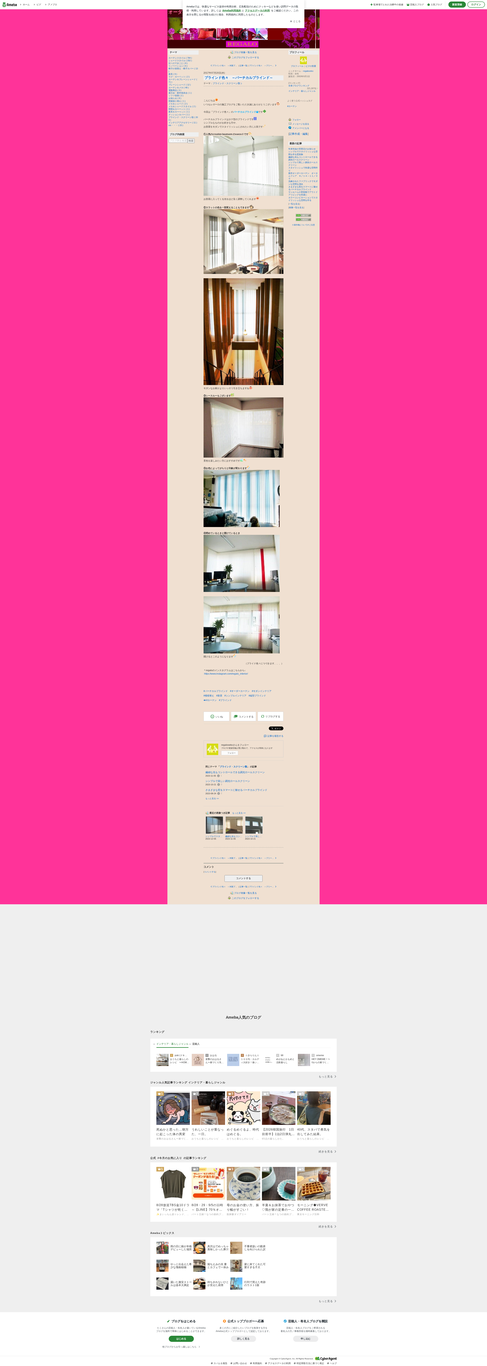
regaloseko (308, 71)
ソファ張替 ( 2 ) (176, 95)
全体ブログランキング (298, 86)
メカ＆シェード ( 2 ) (178, 104)
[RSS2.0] (303, 220)
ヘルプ (333, 1363)
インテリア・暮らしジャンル (302, 91)
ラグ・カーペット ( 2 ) (179, 77)
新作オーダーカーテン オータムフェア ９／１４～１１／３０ (303, 176)
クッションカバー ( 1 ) (179, 114)
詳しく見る (243, 1338)
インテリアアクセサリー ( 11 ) (183, 122)
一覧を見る (294, 204)
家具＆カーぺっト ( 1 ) (179, 112)
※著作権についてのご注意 (303, 225)
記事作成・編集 (298, 133)
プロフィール (297, 66)
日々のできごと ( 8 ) (178, 63)
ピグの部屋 (311, 66)
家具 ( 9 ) (173, 74)
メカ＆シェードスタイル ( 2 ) (182, 106)
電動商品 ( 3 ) (175, 90)
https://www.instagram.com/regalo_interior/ (226, 673)
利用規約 (257, 1363)
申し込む (306, 1338)
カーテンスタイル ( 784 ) (180, 58)
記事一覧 (243, 66)
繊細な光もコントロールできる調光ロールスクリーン (235, 772)
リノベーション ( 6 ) (178, 66)
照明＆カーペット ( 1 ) (179, 109)
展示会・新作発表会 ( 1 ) (180, 93)
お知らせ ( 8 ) (175, 98)
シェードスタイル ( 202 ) (180, 60)
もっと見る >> (212, 798)
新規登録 (457, 4)
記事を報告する (275, 736)
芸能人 (196, 1043)
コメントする (243, 878)
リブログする (272, 716)
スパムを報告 (220, 1363)
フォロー (231, 753)
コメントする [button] (246, 716)
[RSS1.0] (303, 216)
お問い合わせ (240, 1363)
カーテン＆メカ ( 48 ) (179, 87)
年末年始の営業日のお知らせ (302, 149)
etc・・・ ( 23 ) (176, 125)
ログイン (476, 4)
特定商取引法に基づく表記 (310, 1363)
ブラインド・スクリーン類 (226, 83)
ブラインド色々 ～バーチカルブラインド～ (239, 78)
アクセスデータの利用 (279, 1363)
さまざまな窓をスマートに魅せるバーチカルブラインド (236, 790)
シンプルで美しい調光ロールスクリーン (227, 781)
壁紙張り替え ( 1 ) (177, 101)
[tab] (172, 1044)
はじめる (181, 1338)
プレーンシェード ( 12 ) (180, 85)
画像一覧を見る (296, 207)
